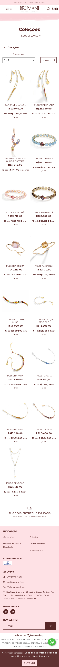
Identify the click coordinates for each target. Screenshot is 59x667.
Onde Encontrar (37, 543)
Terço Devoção (15, 483)
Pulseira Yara (15, 375)
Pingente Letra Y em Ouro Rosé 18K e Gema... (15, 159)
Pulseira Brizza (15, 266)
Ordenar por (19, 54)
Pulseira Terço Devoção (44, 320)
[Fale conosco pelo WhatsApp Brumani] (52, 642)
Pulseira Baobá (44, 158)
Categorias (8, 537)
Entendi (29, 663)
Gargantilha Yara (15, 105)
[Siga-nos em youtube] (12, 611)
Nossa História (36, 550)
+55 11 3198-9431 (14, 577)
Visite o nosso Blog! (16, 587)
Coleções (34, 537)
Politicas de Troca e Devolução (12, 545)
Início (4, 47)
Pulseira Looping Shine (15, 320)
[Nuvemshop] (29, 636)
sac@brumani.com (16, 582)
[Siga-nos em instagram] (5, 611)
